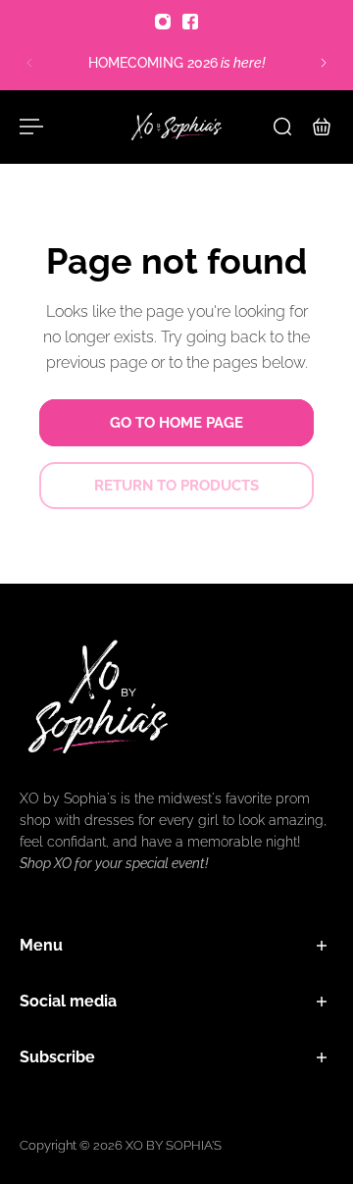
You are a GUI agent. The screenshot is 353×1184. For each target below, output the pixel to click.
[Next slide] (323, 63)
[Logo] (176, 126)
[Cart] (321, 126)
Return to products (176, 485)
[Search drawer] (282, 126)
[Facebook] (190, 21)
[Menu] (31, 126)
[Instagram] (162, 21)
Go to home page (176, 423)
